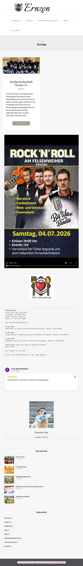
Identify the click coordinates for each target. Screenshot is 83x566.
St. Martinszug (21, 467)
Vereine (29, 20)
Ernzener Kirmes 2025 (23, 477)
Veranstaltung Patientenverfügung (29, 486)
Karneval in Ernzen (23, 496)
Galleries (16, 30)
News (6, 534)
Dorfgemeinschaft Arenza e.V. (21, 83)
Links (65, 20)
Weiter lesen (21, 123)
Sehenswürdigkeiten (48, 20)
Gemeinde (15, 20)
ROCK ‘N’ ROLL (20, 457)
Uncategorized (10, 542)
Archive (7, 518)
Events (7, 522)
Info (6, 530)
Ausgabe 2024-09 (41, 437)
